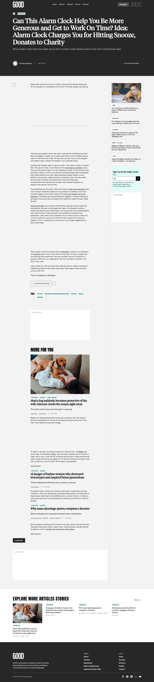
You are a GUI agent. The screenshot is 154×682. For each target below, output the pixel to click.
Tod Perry (34, 413)
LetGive (68, 196)
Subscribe (123, 4)
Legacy (42, 397)
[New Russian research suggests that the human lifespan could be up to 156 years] (126, 120)
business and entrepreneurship (57, 294)
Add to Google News (132, 63)
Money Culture (117, 143)
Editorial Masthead (91, 666)
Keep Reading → (36, 466)
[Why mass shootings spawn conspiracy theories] (93, 608)
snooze (40, 297)
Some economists (37, 206)
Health (77, 4)
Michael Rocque (55, 518)
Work (113, 105)
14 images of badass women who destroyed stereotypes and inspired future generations (57, 475)
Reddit (81, 452)
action (39, 294)
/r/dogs (53, 454)
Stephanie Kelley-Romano (39, 518)
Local (114, 156)
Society (62, 4)
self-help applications (77, 189)
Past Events (51, 397)
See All (136, 600)
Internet (115, 130)
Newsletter (88, 663)
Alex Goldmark (26, 63)
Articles (21, 13)
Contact (87, 660)
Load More (19, 540)
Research (115, 118)
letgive (74, 294)
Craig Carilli (35, 487)
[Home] (14, 14)
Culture (85, 4)
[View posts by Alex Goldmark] (15, 63)
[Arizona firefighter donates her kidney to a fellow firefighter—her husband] (126, 157)
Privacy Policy (126, 184)
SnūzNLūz (37, 254)
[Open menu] (138, 4)
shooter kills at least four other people (60, 529)
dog (58, 423)
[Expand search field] (133, 4)
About (86, 657)
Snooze (40, 156)
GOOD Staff (42, 413)
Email (115, 174)
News (55, 4)
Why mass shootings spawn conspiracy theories (60, 508)
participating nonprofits (73, 168)
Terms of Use (116, 184)
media (81, 294)
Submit (138, 179)
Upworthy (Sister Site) (92, 669)
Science (70, 4)
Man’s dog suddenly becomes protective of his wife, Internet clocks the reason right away (59, 402)
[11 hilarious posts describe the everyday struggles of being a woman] (126, 609)
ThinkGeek (51, 275)
